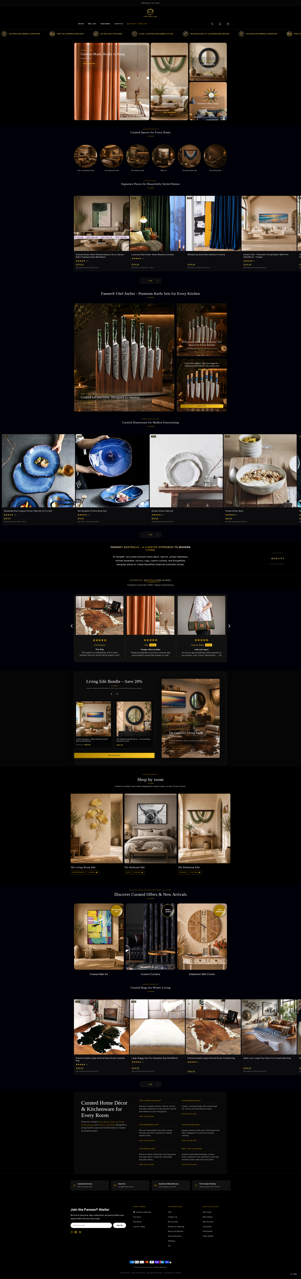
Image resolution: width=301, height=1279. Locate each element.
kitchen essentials (106, 1125)
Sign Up (120, 1225)
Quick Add (202, 406)
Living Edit (207, 1227)
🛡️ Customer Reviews (142, 1212)
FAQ (169, 1212)
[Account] (220, 23)
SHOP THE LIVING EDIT (179, 748)
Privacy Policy (125, 1273)
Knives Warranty (175, 1236)
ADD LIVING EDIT (114, 755)
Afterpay (171, 1241)
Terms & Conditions (138, 1273)
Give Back (137, 1222)
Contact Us (172, 1217)
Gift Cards (207, 1212)
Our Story (137, 1217)
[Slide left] (143, 281)
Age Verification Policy (154, 1273)
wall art (113, 1122)
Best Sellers (207, 1217)
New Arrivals (208, 1222)
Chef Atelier (208, 1231)
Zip (169, 1246)
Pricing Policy (169, 1273)
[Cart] (227, 23)
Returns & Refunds (175, 1231)
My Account (173, 1222)
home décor (103, 1122)
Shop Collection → (147, 1116)
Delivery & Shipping (176, 1227)
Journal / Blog (139, 1227)
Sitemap (178, 1273)
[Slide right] (157, 281)
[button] (72, 625)
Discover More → (90, 402)
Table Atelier (208, 1236)
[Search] (212, 23)
